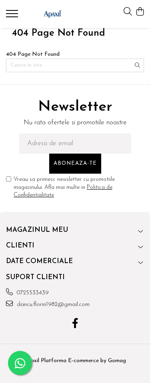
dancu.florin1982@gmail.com (52, 305)
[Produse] (13, 16)
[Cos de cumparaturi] (140, 12)
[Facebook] (75, 324)
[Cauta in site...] (128, 12)
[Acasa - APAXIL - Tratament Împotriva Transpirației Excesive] (53, 14)
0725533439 (32, 293)
